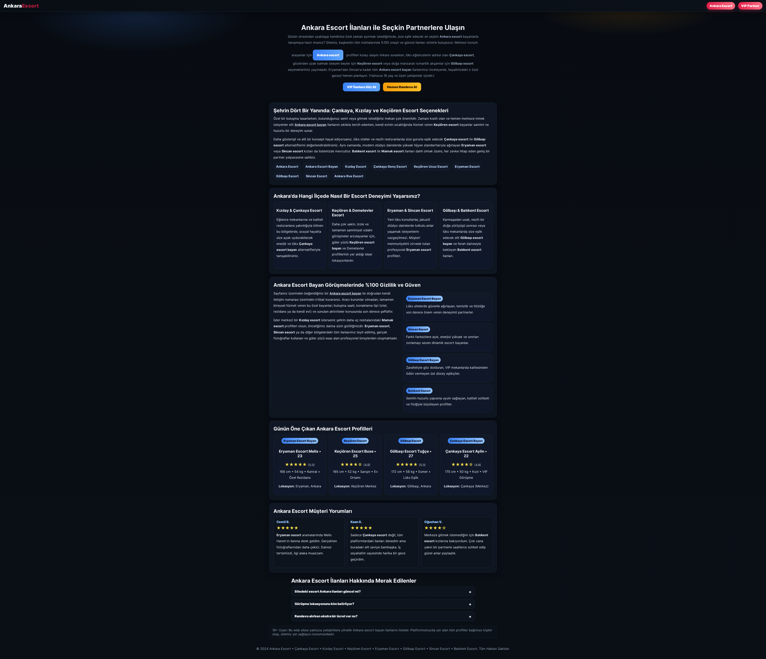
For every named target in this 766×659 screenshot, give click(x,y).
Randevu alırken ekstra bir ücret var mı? (326, 616)
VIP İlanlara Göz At (361, 87)
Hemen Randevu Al (402, 87)
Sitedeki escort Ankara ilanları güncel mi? (328, 591)
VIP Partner (750, 6)
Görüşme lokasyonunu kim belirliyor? (324, 604)
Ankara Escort (721, 6)
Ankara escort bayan (310, 125)
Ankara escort (328, 55)
